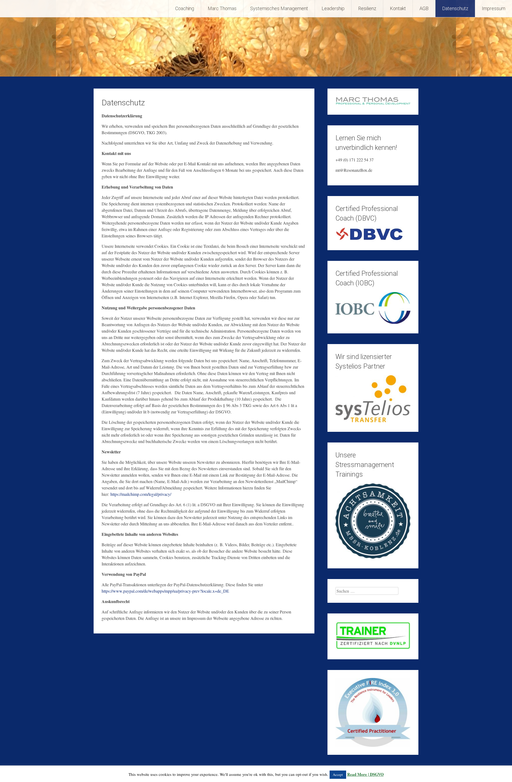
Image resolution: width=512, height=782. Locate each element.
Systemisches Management (279, 8)
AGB (424, 8)
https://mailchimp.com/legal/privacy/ (140, 494)
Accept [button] (338, 774)
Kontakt (398, 8)
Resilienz (367, 8)
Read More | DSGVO (365, 774)
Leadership (333, 8)
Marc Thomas (222, 8)
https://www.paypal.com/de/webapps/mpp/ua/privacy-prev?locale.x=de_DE (165, 591)
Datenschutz (455, 8)
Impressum (493, 8)
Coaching (184, 8)
